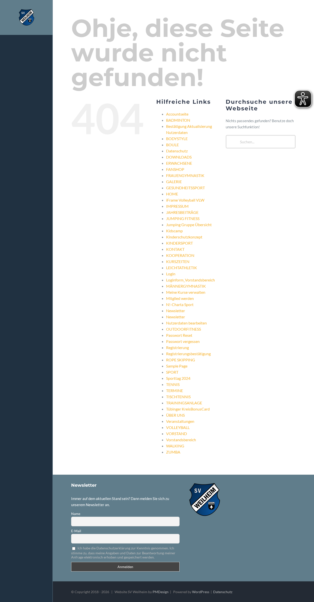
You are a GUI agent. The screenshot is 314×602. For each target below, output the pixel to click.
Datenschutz (177, 150)
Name (75, 514)
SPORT (172, 372)
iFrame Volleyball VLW (185, 200)
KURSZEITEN (177, 261)
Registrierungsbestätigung (188, 353)
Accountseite (177, 114)
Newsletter (175, 310)
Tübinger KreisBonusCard (188, 409)
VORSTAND (176, 433)
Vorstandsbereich (181, 439)
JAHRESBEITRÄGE (182, 212)
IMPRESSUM (177, 206)
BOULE (172, 144)
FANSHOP (175, 169)
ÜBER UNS (175, 415)
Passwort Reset (179, 335)
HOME (172, 193)
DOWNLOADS (179, 157)
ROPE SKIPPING (180, 359)
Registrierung (177, 347)
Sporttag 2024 (178, 378)
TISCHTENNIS (178, 396)
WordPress (200, 592)
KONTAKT (175, 249)
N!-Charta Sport (180, 304)
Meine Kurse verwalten (185, 292)
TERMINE (174, 390)
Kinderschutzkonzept (184, 237)
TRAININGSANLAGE (184, 402)
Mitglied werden (180, 298)
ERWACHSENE (179, 163)
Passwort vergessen (183, 341)
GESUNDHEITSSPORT (185, 187)
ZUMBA (173, 452)
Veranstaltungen (180, 421)
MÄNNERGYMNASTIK (186, 286)
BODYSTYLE (177, 138)
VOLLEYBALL (178, 427)
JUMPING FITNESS (182, 218)
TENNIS (173, 384)
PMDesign (161, 592)
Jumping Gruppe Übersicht (189, 224)
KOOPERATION (180, 255)
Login (170, 273)
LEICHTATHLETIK (181, 267)
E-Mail (76, 531)
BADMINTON (178, 120)
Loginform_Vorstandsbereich (190, 280)
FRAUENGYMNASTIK (185, 175)
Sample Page (176, 366)
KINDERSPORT (179, 243)
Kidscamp (174, 230)
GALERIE (174, 181)
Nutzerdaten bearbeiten (186, 323)
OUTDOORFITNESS (183, 329)
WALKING (175, 445)
